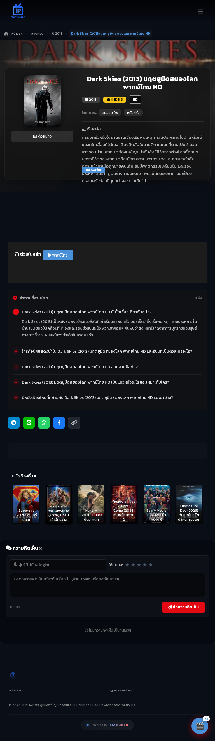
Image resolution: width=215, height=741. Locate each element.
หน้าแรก (17, 33)
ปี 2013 (57, 33)
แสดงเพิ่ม (93, 170)
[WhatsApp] (44, 423)
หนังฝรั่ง (37, 33)
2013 (92, 99)
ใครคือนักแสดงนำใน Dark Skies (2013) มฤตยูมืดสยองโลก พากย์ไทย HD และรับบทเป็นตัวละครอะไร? (107, 351)
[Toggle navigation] (200, 11)
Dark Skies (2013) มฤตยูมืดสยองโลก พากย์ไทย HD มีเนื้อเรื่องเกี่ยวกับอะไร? (86, 312)
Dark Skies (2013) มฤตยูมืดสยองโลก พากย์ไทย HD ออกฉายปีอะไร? (80, 367)
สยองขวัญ (110, 112)
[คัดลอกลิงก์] (74, 423)
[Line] (29, 423)
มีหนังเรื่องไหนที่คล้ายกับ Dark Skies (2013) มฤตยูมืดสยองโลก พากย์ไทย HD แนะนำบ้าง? (97, 397)
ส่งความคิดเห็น (185, 607)
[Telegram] (14, 423)
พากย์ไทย (60, 255)
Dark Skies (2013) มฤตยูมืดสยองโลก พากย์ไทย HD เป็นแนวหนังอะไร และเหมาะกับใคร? (95, 382)
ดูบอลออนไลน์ (121, 690)
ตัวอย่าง (44, 136)
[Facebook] (59, 423)
